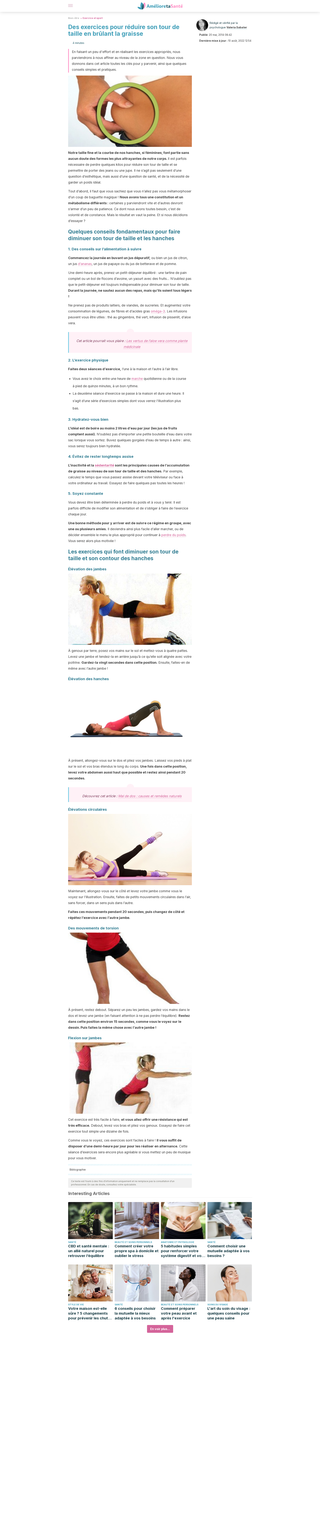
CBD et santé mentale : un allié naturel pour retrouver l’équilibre (88, 1251)
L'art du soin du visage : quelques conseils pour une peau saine (228, 1313)
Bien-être (73, 18)
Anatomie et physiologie (177, 1242)
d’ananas (85, 264)
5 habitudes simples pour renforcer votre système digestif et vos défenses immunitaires (182, 1251)
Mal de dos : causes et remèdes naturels (150, 796)
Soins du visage (217, 1304)
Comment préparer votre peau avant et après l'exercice (179, 1313)
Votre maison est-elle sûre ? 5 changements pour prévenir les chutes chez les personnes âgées (90, 1313)
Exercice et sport (93, 18)
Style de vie (76, 1304)
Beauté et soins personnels (133, 1242)
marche (137, 379)
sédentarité (104, 465)
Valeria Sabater (236, 27)
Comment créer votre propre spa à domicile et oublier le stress (137, 1251)
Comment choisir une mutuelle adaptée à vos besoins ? (228, 1251)
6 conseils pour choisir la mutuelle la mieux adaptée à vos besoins (135, 1313)
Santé (72, 1242)
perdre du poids (173, 535)
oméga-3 (158, 311)
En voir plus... (160, 1329)
